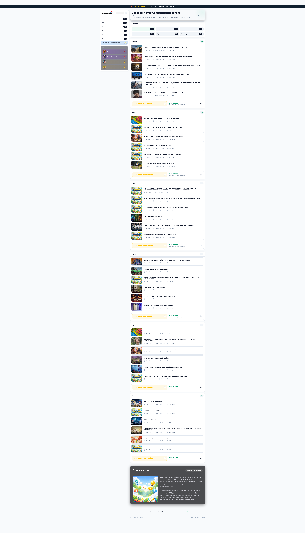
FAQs (114, 22)
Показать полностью (194, 470)
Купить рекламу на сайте (141, 6)
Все (202, 41)
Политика (203, 517)
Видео (114, 34)
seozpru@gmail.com (184, 511)
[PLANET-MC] (107, 13)
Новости (114, 18)
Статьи (114, 30)
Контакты (192, 517)
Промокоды (114, 38)
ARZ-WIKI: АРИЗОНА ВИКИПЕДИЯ (114, 42)
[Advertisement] (152, 2)
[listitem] (143, 29)
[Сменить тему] (126, 13)
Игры (114, 26)
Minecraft (163, 497)
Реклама (197, 517)
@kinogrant (168, 511)
